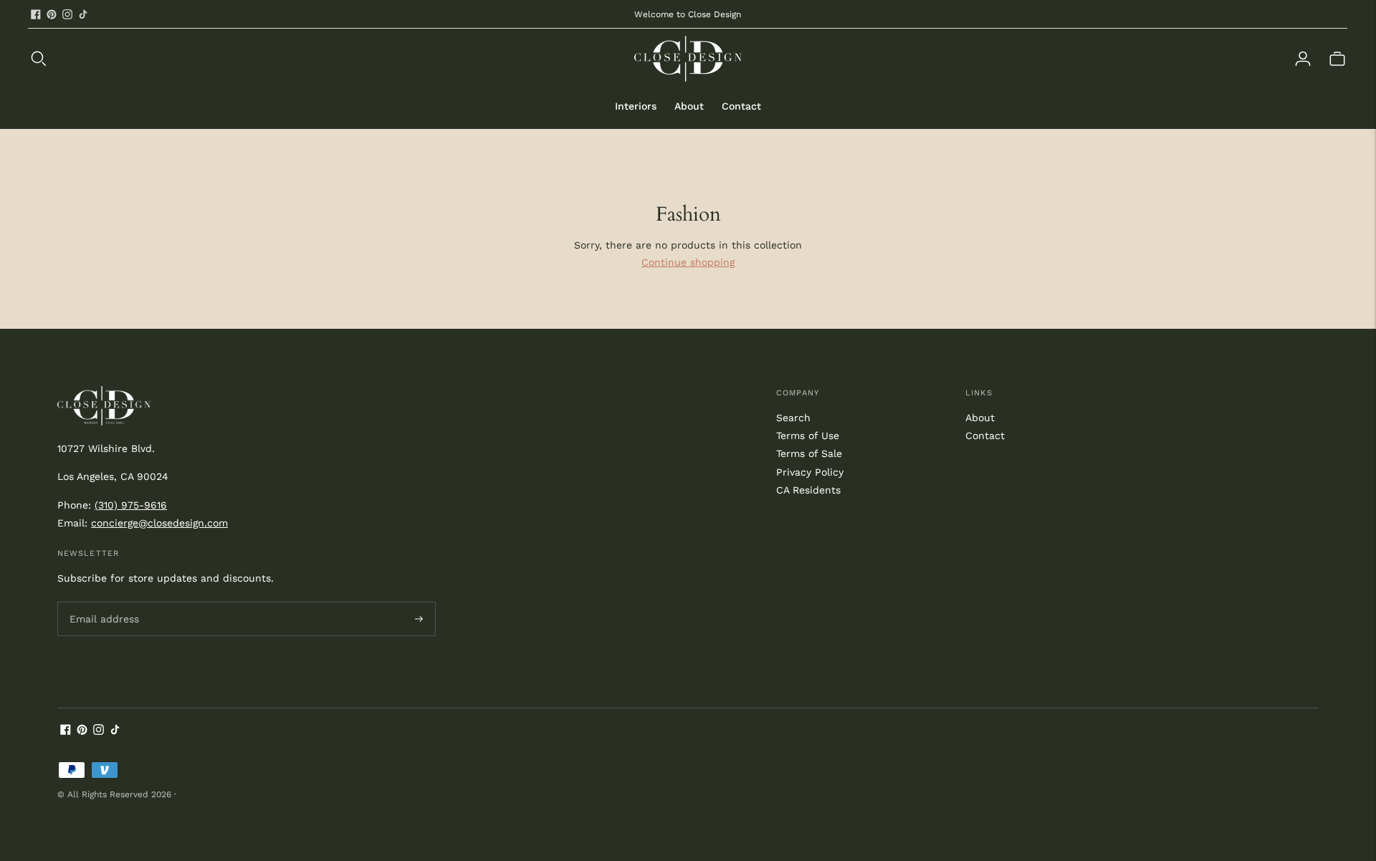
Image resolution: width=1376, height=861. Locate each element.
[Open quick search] (331, 58)
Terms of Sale (809, 453)
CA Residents (808, 490)
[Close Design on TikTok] (83, 14)
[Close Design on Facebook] (36, 14)
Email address (102, 602)
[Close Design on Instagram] (67, 14)
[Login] (1303, 58)
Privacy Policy (810, 472)
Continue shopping (688, 262)
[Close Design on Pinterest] (52, 14)
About (689, 106)
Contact (741, 106)
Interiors (635, 106)
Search (793, 417)
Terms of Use (807, 435)
